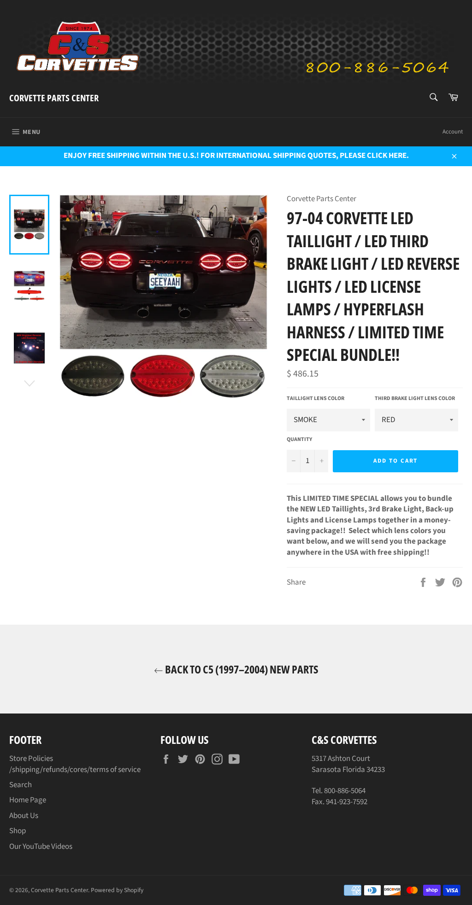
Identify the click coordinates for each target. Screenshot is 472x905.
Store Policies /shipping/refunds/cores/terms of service (75, 764)
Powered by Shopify (117, 890)
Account (452, 132)
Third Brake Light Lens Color (415, 398)
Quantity (299, 439)
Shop (17, 830)
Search (20, 784)
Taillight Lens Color (315, 398)
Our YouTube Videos (40, 846)
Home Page (27, 800)
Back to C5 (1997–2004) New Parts (241, 669)
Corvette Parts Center (54, 98)
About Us (23, 815)
